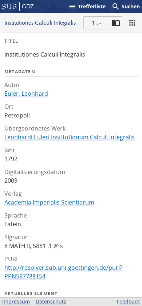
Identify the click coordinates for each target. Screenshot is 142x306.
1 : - (96, 23)
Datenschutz (51, 301)
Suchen (125, 6)
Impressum (16, 301)
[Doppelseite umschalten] (115, 22)
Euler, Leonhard (26, 94)
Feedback (128, 301)
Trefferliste (87, 6)
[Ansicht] (132, 22)
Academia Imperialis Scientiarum (49, 202)
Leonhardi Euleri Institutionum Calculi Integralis (69, 137)
